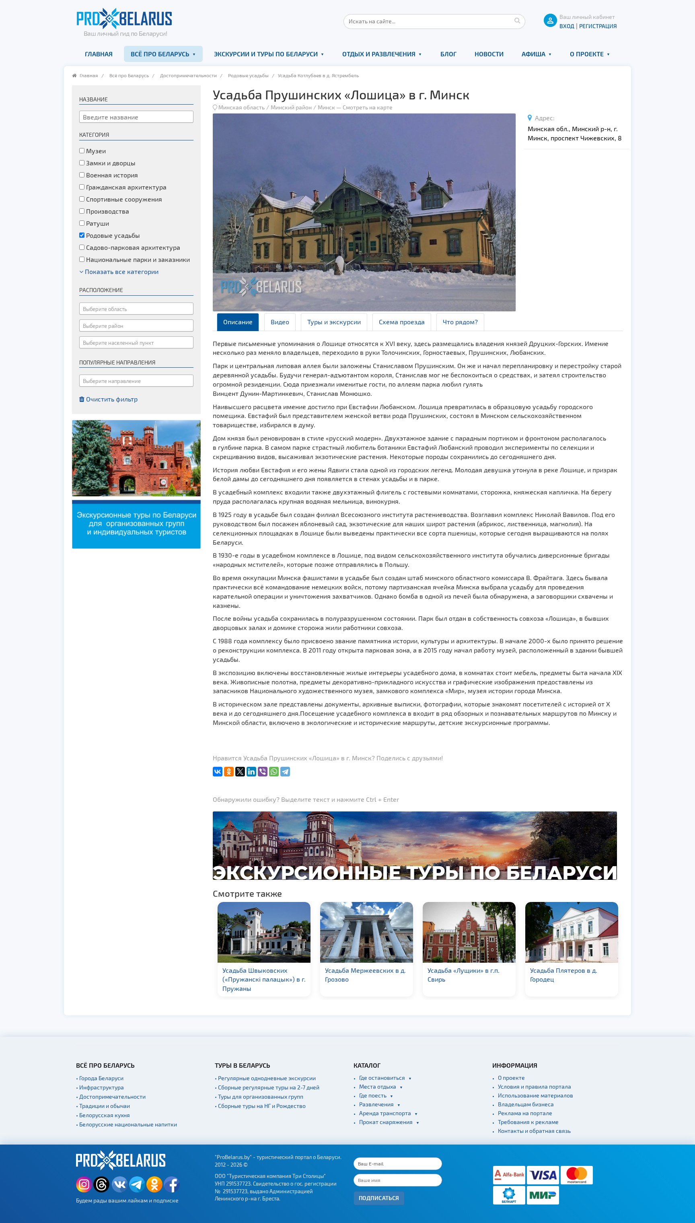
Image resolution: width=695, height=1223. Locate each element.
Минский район (291, 107)
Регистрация (598, 26)
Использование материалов (535, 1095)
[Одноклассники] (229, 771)
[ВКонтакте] (217, 771)
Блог (448, 54)
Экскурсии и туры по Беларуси (266, 54)
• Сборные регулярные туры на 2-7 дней (267, 1087)
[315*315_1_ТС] (136, 483)
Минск (326, 107)
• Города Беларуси (99, 1078)
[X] (240, 771)
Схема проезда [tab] (402, 321)
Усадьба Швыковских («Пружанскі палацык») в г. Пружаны (264, 979)
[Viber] (262, 771)
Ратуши (96, 223)
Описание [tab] (238, 321)
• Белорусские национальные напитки (126, 1124)
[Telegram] (285, 771)
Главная (99, 54)
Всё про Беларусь (160, 54)
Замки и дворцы (110, 163)
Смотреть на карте (368, 107)
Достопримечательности (188, 75)
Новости (489, 54)
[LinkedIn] (251, 771)
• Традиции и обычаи (103, 1105)
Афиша (533, 54)
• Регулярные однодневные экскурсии (265, 1078)
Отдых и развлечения (378, 54)
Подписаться (379, 1197)
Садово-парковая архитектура (132, 247)
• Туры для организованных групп (259, 1096)
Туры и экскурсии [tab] (334, 321)
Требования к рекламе (528, 1121)
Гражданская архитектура (125, 187)
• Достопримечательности (111, 1096)
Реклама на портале (525, 1113)
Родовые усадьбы (248, 75)
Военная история (111, 175)
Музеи (95, 150)
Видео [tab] (280, 321)
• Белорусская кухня (103, 1115)
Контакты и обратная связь (534, 1130)
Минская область (241, 107)
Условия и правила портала (534, 1086)
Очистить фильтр (111, 399)
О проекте (587, 54)
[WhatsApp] (274, 771)
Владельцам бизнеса (526, 1104)
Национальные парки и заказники (137, 259)
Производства (106, 211)
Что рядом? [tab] (460, 321)
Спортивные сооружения (123, 199)
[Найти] (517, 20)
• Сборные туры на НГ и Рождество (260, 1105)
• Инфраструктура (100, 1087)
